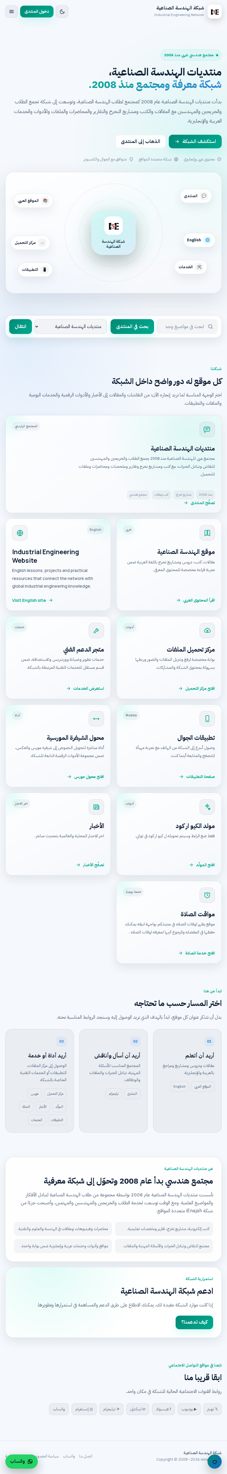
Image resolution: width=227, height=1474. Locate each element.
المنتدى (132, 1093)
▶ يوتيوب (189, 1409)
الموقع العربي (202, 1086)
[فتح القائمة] (11, 11)
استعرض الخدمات (88, 688)
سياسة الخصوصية (44, 1456)
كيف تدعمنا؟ (194, 1322)
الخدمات (36, 1120)
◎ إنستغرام (84, 1409)
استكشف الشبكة (199, 141)
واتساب (59, 1409)
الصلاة (26, 1106)
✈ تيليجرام (111, 1409)
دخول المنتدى (37, 11)
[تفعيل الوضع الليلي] (62, 11)
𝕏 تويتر (212, 1409)
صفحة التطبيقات (200, 777)
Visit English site (29, 600)
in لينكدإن (137, 1409)
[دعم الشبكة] (214, 1461)
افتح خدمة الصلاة (200, 953)
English (180, 1086)
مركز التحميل (55, 1093)
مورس (34, 1093)
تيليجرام (114, 1093)
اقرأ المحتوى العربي (199, 600)
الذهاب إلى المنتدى (140, 141)
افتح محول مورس (89, 777)
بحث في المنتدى (132, 326)
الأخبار (43, 1106)
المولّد (59, 1106)
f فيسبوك (163, 1409)
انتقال (20, 326)
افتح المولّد (205, 865)
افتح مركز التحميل (200, 688)
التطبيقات (57, 1120)
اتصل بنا (85, 1456)
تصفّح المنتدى (203, 503)
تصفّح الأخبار (93, 865)
